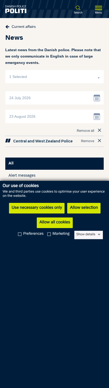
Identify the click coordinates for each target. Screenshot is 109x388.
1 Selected (18, 77)
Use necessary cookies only (37, 208)
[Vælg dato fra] (97, 97)
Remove (87, 141)
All (10, 163)
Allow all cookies (54, 222)
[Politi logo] (23, 9)
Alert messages (21, 175)
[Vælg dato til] (97, 116)
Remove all (85, 131)
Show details (85, 234)
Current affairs (24, 26)
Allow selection (84, 208)
